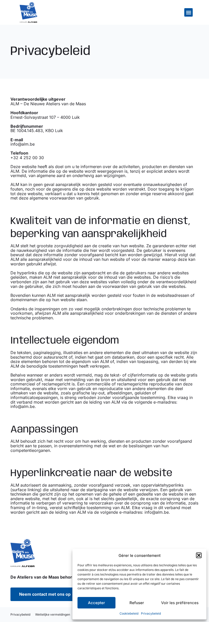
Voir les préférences (180, 602)
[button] (198, 555)
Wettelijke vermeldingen (53, 614)
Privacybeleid (151, 613)
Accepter (96, 602)
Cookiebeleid (129, 613)
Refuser (136, 602)
